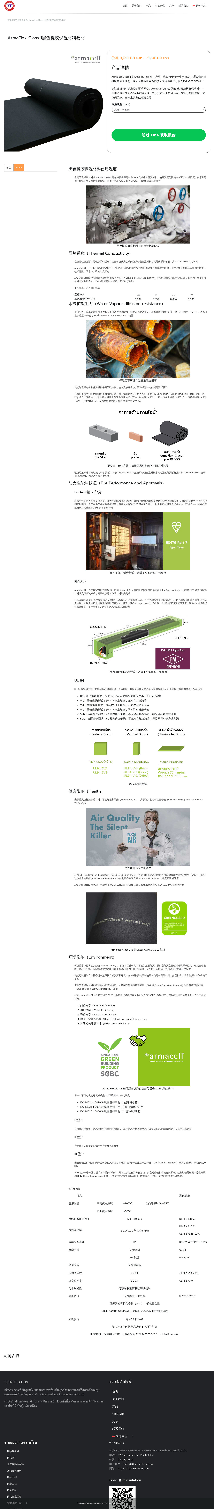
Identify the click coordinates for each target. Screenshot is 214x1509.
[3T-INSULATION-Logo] (9, 2)
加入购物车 (138, 119)
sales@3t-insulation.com (138, 1463)
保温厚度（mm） (122, 104)
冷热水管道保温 (20, 20)
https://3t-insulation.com (133, 1468)
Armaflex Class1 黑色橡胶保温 (110, 177)
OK (130, 1503)
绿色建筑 (179, 968)
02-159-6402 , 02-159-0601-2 (136, 1454)
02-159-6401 (125, 1459)
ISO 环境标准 (111, 1095)
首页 (10, 20)
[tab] (8, 167)
